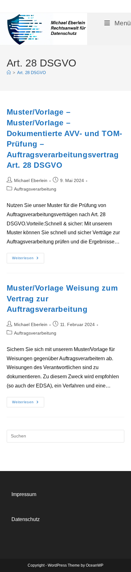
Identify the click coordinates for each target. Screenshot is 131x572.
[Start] (9, 72)
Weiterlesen (28, 259)
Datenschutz (25, 519)
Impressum (23, 494)
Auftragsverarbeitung (35, 189)
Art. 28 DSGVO (31, 72)
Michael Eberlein (30, 180)
